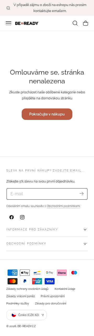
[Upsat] (81, 193)
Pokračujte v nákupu (47, 114)
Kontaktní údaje (65, 288)
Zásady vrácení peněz (20, 296)
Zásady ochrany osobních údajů (27, 288)
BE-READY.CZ (26, 326)
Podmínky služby (17, 303)
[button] (8, 23)
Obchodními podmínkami (63, 205)
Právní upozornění (52, 296)
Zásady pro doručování (50, 303)
